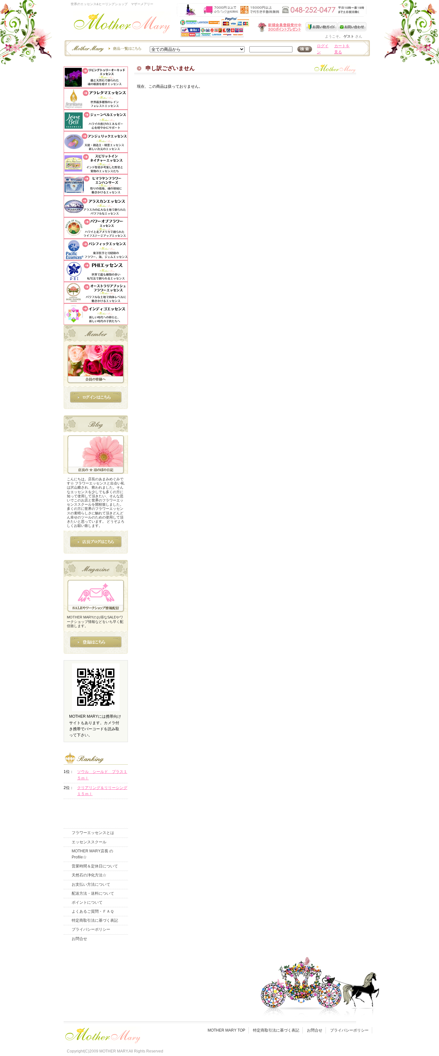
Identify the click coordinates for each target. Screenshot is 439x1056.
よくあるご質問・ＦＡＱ (93, 911)
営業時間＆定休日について (95, 866)
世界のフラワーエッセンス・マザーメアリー (122, 25)
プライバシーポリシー (91, 929)
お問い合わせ (352, 26)
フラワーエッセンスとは (93, 832)
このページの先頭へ (313, 130)
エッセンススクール (89, 842)
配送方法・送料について (93, 893)
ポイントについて (87, 902)
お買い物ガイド (322, 26)
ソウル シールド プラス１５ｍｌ (102, 774)
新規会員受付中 (241, 27)
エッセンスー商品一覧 (106, 48)
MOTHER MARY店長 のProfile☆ (92, 854)
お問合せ (79, 938)
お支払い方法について (91, 884)
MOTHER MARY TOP (226, 1030)
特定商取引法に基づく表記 (95, 920)
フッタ (102, 1034)
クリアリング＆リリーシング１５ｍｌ (102, 790)
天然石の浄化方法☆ (89, 875)
